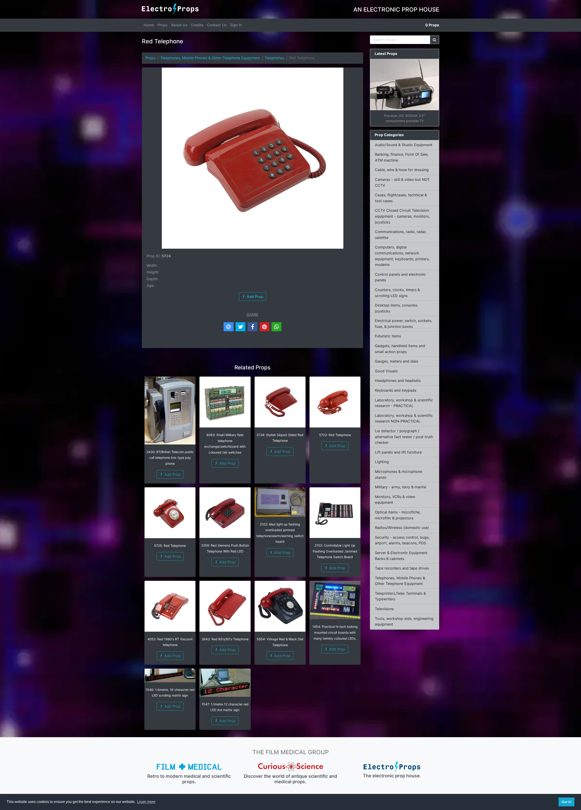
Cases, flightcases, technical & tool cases (401, 198)
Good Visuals (386, 371)
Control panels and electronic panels (400, 277)
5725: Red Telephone (170, 545)
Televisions (384, 608)
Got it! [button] (566, 802)
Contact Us (216, 25)
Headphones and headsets (398, 380)
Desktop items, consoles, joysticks (396, 308)
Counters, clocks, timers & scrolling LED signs (397, 292)
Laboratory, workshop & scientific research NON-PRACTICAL (404, 418)
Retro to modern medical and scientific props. (189, 778)
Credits (197, 25)
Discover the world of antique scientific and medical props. (290, 778)
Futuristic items (388, 336)
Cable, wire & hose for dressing (402, 169)
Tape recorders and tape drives (402, 568)
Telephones (274, 58)
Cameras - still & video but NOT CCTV (402, 182)
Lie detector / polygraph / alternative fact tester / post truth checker (404, 437)
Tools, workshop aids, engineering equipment (404, 621)
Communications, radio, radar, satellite (400, 234)
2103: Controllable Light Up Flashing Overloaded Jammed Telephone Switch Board (335, 551)
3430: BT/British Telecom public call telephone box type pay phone (170, 457)
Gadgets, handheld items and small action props (400, 349)
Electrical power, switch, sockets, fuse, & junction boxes (403, 323)
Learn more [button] (146, 802)
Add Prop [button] (172, 474)
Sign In (236, 25)
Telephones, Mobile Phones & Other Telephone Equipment (210, 58)
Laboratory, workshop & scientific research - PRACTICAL (404, 403)
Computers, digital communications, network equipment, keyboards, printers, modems (402, 256)
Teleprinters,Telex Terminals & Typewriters (400, 596)
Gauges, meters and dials (396, 361)
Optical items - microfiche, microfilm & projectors (398, 515)
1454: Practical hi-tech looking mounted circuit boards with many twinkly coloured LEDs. (335, 632)
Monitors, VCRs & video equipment (395, 499)
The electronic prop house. (392, 775)
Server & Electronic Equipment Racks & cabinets (401, 555)
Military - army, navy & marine (400, 487)
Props (162, 25)
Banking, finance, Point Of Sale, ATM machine (401, 157)
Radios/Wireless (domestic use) (402, 527)
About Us (179, 25)
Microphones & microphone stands (398, 474)
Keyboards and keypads (395, 390)
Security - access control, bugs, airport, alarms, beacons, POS (402, 540)
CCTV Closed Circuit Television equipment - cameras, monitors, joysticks (402, 216)
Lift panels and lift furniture (398, 452)
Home (149, 25)
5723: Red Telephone (335, 435)
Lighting (382, 461)
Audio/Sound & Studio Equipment (403, 144)
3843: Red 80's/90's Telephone (225, 639)
